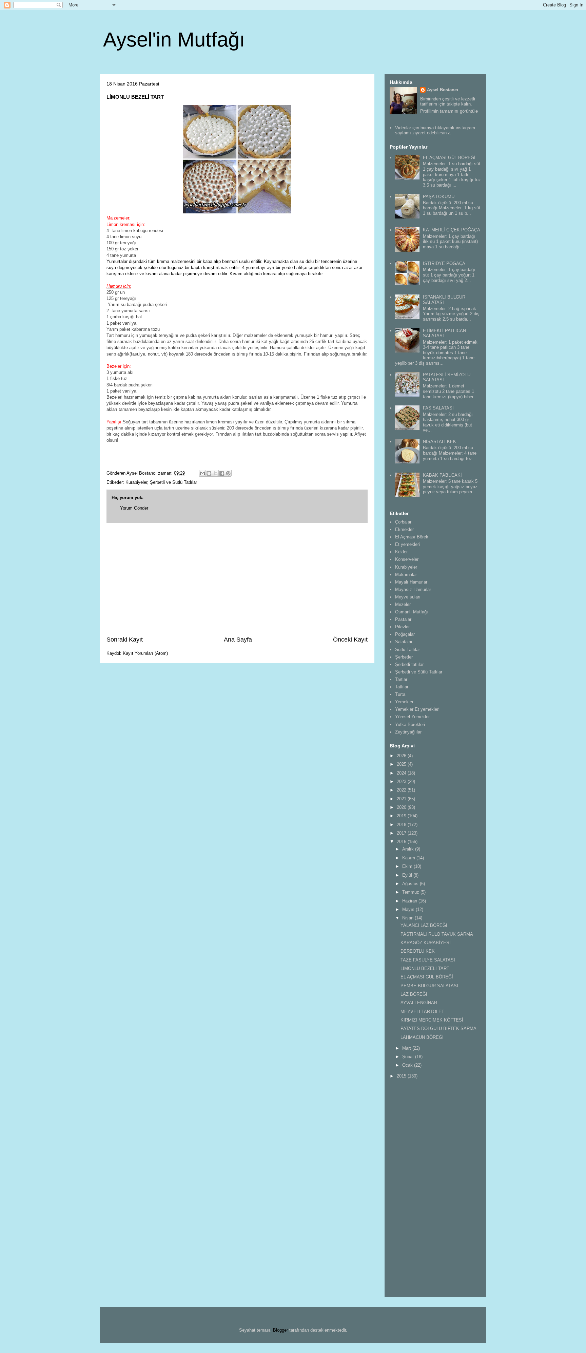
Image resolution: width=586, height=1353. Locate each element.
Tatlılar (401, 686)
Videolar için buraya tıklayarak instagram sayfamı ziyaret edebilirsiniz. (435, 130)
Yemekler (404, 701)
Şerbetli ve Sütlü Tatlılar (173, 482)
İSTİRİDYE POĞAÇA (444, 263)
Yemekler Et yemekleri (417, 709)
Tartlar (401, 679)
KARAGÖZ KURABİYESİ (426, 942)
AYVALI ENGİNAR (419, 1002)
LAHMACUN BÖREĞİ (422, 1037)
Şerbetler (404, 657)
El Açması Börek (411, 536)
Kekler (401, 551)
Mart (407, 1048)
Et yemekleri (407, 544)
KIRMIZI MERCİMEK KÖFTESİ (432, 1020)
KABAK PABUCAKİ (442, 475)
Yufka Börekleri (410, 724)
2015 (402, 1076)
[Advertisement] (237, 579)
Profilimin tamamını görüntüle (449, 111)
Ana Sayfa (238, 639)
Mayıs (409, 909)
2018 (402, 824)
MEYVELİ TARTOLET (422, 1011)
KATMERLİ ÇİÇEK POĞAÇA (451, 229)
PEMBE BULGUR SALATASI (429, 985)
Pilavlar (402, 626)
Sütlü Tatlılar (407, 649)
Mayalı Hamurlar (411, 582)
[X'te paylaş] (215, 473)
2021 (402, 798)
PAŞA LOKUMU (438, 196)
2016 (402, 841)
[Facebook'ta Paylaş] (221, 473)
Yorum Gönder (134, 508)
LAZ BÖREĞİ (414, 994)
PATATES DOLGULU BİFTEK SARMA (438, 1028)
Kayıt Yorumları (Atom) (145, 653)
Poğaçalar (405, 634)
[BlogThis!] (209, 473)
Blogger (280, 1330)
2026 (402, 755)
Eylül (407, 875)
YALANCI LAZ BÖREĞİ (424, 925)
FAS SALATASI (438, 408)
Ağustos (411, 883)
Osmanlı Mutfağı (411, 611)
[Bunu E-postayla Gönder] (202, 473)
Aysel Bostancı (442, 89)
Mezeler (403, 604)
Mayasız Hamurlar (413, 589)
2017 (402, 833)
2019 (402, 815)
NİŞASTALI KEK (439, 441)
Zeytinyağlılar (408, 732)
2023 (402, 781)
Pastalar (403, 619)
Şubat (408, 1056)
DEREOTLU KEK (418, 951)
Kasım (409, 857)
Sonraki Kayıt (124, 639)
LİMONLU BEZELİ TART (425, 968)
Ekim (408, 866)
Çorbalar (403, 522)
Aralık (408, 849)
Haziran (410, 900)
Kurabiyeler (136, 482)
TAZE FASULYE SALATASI (428, 960)
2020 (402, 807)
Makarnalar (406, 574)
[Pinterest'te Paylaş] (228, 473)
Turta (400, 694)
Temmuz (411, 892)
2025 (402, 764)
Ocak (408, 1065)
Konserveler (406, 559)
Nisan (408, 917)
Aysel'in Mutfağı (174, 39)
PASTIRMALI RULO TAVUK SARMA (437, 934)
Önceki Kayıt (350, 639)
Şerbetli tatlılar (409, 664)
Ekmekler (404, 529)
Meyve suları (408, 596)
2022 (402, 790)
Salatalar (403, 641)
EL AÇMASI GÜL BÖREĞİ (449, 157)
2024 (402, 773)
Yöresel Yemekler (412, 716)
